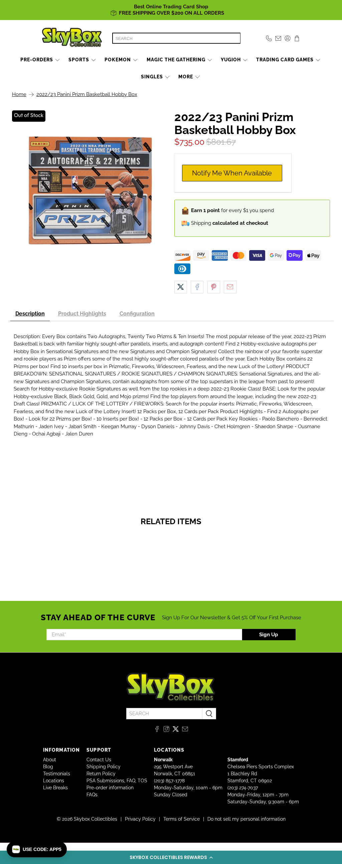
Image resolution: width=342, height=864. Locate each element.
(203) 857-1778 (169, 780)
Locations (53, 780)
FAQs (92, 794)
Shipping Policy (104, 766)
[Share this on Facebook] (197, 287)
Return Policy (101, 773)
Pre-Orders (36, 59)
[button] (171, 857)
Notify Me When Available (232, 173)
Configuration (137, 313)
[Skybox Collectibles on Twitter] (176, 730)
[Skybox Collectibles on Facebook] (157, 730)
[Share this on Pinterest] (213, 287)
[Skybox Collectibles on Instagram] (166, 730)
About (49, 759)
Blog (48, 766)
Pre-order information (110, 787)
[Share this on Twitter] (180, 287)
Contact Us (99, 759)
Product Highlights (82, 313)
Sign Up (268, 635)
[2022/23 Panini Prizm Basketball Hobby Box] (90, 190)
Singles (152, 76)
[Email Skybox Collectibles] (185, 730)
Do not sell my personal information (246, 819)
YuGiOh (231, 59)
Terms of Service (181, 819)
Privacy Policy (140, 819)
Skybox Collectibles (95, 819)
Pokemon (118, 59)
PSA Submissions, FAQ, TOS (117, 780)
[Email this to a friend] (230, 287)
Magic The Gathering (176, 59)
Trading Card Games (285, 59)
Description (30, 313)
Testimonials (56, 773)
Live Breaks (55, 787)
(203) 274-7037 (242, 787)
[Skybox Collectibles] (72, 38)
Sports (78, 59)
